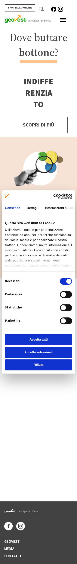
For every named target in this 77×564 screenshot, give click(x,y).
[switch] (66, 294)
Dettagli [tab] (32, 208)
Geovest (12, 541)
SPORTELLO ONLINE (20, 8)
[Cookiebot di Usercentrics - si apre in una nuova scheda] (54, 196)
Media (9, 548)
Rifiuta (38, 365)
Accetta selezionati (38, 352)
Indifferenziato (38, 93)
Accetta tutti (39, 339)
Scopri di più (38, 125)
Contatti (12, 556)
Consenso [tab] (12, 208)
